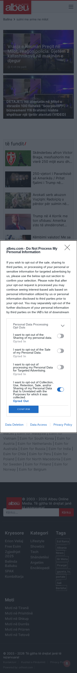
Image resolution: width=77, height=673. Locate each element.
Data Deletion (14, 424)
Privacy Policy (62, 424)
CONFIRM (23, 409)
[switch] (60, 336)
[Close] (69, 249)
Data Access (38, 424)
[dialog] (38, 336)
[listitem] (38, 326)
